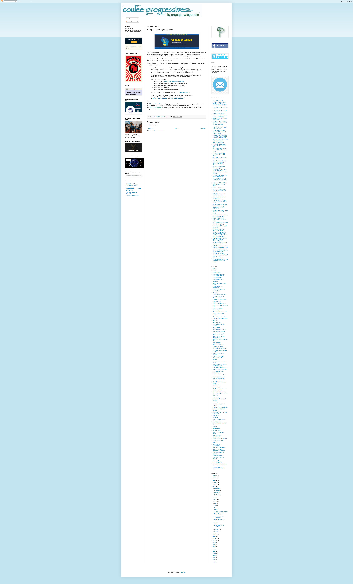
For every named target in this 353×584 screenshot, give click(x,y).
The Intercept (216, 415)
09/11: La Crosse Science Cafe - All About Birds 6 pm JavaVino (219, 191)
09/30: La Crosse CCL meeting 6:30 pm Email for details (219, 220)
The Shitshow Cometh (131, 185)
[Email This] (174, 117)
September (217, 494)
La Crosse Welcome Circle (219, 375)
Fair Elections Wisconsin (219, 331)
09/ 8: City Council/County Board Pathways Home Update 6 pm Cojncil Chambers (219, 162)
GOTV (215, 523)
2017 (214, 540)
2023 (214, 482)
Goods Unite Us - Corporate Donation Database (220, 333)
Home (176, 128)
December (217, 488)
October (216, 492)
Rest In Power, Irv (218, 514)
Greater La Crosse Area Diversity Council (219, 337)
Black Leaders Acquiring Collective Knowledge (219, 275)
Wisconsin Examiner (218, 455)
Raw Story (215, 402)
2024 (214, 480)
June (215, 501)
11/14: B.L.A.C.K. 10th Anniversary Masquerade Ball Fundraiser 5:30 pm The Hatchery (220, 260)
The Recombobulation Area (220, 423)
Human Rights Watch (218, 344)
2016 (214, 542)
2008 (214, 555)
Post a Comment (153, 125)
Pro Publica (216, 397)
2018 (214, 538)
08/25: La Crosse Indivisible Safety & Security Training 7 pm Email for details (220, 123)
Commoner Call (217, 301)
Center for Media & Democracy (217, 287)
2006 (214, 559)
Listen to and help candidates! (218, 516)
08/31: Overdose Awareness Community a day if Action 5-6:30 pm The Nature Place (220, 136)
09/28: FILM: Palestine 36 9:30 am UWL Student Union (220, 215)
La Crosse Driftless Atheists (219, 369)
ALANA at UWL (216, 272)
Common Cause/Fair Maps (219, 299)
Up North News (216, 430)
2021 (214, 486)
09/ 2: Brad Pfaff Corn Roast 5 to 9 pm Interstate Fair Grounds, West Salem (220, 141)
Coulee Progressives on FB (220, 311)
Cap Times (215, 281)
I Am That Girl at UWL (218, 346)
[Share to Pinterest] (181, 117)
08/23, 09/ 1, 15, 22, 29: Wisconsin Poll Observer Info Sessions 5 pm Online (220, 115)
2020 (214, 534)
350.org (215, 268)
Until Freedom (216, 428)
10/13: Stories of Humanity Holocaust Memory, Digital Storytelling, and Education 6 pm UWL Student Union (220, 234)
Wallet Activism (130, 187)
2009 (214, 553)
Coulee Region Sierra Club (219, 316)
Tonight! (216, 509)
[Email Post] (171, 116)
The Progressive (217, 421)
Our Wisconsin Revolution (219, 392)
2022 (214, 484)
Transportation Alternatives (133, 195)
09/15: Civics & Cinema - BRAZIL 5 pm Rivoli (219, 194)
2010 (214, 551)
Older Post (202, 128)
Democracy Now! (217, 322)
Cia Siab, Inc (216, 292)
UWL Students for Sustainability (217, 436)
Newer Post (150, 128)
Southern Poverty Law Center (220, 407)
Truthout (215, 426)
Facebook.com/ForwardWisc (159, 98)
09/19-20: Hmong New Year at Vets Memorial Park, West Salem (220, 212)
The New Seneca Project (219, 419)
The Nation (215, 417)
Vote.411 (215, 442)
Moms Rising (216, 385)
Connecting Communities (219, 303)
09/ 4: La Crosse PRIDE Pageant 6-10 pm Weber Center (219, 154)
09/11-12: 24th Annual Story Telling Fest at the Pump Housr (220, 184)
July (215, 499)
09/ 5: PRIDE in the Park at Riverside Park (219, 158)
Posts (128, 18)
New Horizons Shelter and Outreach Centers (219, 389)
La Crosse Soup (217, 373)
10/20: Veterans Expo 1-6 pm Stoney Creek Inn (220, 243)
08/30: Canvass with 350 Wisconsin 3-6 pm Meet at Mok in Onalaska (219, 132)
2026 (214, 475)
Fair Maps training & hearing (219, 520)
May (215, 503)
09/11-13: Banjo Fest (218, 187)
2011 (214, 549)
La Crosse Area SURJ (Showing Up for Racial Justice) (218, 358)
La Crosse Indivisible (218, 371)
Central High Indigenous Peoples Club (219, 290)
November (217, 490)
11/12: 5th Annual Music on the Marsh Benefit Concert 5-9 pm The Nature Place (220, 250)
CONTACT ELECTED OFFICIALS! (131, 193)
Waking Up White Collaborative (217, 445)
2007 (214, 557)
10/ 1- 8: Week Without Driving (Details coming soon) (220, 223)
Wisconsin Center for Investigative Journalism (219, 450)
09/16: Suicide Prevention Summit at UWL (219, 197)
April (215, 505)
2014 (214, 547)
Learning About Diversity (219, 376)
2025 (214, 478)
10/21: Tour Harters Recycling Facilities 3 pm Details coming (220, 246)
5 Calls (214, 270)
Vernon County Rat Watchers (220, 438)
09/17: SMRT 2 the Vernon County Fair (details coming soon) (220, 201)
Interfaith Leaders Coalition (219, 348)
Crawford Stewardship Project (220, 318)
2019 (214, 536)
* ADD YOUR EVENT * (218, 100)
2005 (214, 562)
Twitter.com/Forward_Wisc (177, 98)
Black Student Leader (218, 279)
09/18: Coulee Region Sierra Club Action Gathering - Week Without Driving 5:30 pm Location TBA (220, 206)
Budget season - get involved (219, 526)
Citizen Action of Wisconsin (219, 294)
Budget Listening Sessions (221, 511)
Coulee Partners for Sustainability (218, 309)
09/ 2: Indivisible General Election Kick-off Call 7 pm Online (219, 145)
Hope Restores (216, 342)
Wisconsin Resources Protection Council (218, 461)
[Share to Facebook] (179, 117)
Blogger (183, 572)
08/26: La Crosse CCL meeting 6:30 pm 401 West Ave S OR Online (219, 127)
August (216, 497)
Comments (130, 21)
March (216, 507)
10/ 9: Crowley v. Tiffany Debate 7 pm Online (219, 230)
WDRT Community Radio (219, 447)
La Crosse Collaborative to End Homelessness (219, 365)
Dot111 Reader (216, 327)
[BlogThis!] (176, 117)
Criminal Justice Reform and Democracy (173, 81)
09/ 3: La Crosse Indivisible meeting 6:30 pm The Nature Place (220, 150)
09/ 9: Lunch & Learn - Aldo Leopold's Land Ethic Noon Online (219, 180)
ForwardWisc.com (185, 92)
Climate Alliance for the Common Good (218, 297)
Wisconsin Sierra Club (155, 104)
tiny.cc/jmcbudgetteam (156, 107)
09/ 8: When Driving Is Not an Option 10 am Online (220, 176)
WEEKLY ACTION (130, 183)
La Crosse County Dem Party (220, 367)
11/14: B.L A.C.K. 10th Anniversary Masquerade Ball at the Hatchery (220, 255)
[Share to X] (177, 117)
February (216, 529)
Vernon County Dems (218, 440)
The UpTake (216, 424)
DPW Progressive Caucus (219, 329)
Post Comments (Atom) (159, 131)
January (216, 531)
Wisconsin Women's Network (220, 466)
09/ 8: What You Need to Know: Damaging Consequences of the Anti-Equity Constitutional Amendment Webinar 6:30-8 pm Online (220, 170)
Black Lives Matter (217, 277)
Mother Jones (216, 387)
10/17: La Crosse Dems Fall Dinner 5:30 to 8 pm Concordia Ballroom (220, 239)
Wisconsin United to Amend (220, 464)
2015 (214, 544)
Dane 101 (215, 320)
